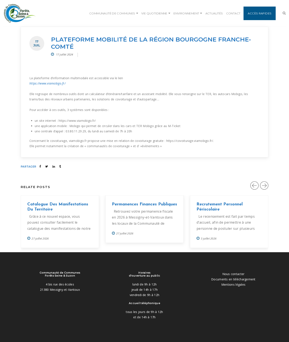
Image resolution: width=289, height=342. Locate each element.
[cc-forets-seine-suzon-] (19, 13)
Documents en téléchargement (233, 279)
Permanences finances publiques (144, 204)
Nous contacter (233, 274)
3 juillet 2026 (208, 238)
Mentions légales (233, 284)
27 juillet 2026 (40, 238)
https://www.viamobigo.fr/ (47, 83)
